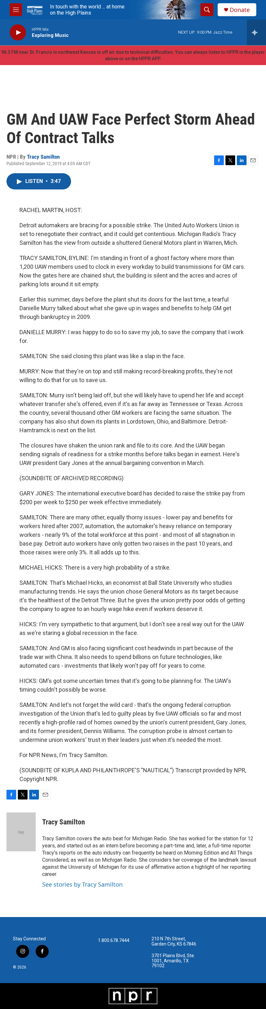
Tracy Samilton (43, 156)
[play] (18, 32)
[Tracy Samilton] (21, 831)
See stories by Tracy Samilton (82, 884)
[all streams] (256, 32)
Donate (240, 9)
